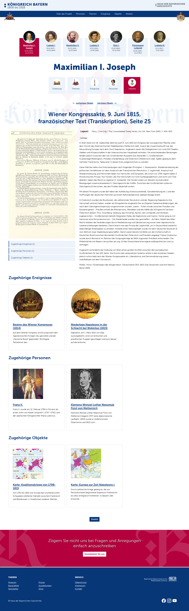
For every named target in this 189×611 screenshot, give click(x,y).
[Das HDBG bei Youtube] (175, 601)
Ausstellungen (45, 586)
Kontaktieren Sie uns (95, 554)
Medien (129, 14)
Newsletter (13, 589)
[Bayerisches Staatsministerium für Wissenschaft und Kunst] (157, 582)
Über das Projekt (64, 14)
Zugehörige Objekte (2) (22, 258)
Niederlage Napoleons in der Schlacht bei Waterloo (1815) (89, 326)
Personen (80, 14)
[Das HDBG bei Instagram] (169, 601)
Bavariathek (13, 586)
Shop (41, 589)
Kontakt (78, 589)
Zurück (94, 519)
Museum (12, 582)
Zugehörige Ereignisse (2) (23, 244)
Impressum (80, 586)
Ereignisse (105, 14)
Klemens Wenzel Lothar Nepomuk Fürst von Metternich (92, 406)
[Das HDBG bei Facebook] (164, 601)
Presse (42, 582)
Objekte (118, 14)
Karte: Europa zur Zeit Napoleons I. (93, 484)
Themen (93, 14)
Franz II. (18, 404)
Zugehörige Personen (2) (22, 251)
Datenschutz (81, 582)
